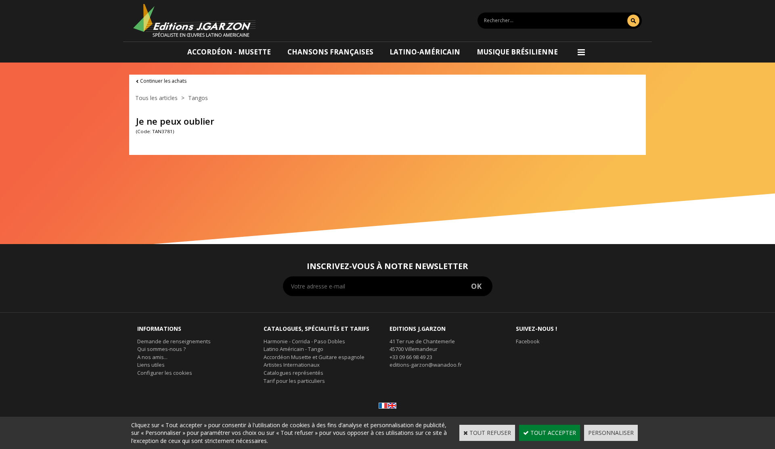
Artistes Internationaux (292, 364)
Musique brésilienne (517, 51)
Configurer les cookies (164, 372)
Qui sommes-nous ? (161, 349)
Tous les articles (156, 98)
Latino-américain (425, 51)
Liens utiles (151, 364)
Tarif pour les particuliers (294, 380)
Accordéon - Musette (229, 51)
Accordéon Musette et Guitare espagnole (314, 357)
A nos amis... (152, 357)
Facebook (528, 341)
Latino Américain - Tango (293, 349)
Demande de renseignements (174, 341)
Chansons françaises (330, 51)
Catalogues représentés (293, 372)
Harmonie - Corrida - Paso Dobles (304, 341)
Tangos (198, 98)
